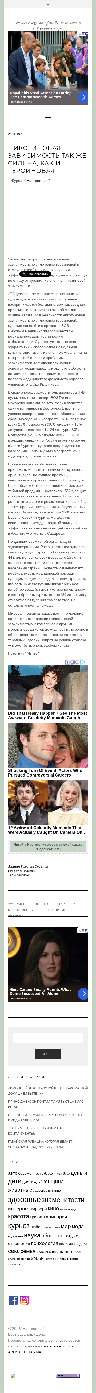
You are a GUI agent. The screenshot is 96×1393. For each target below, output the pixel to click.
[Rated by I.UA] (31, 1375)
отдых (72, 1235)
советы (57, 1251)
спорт (76, 1251)
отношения (19, 1243)
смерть (43, 1251)
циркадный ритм (55, 1258)
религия (66, 1243)
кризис (36, 1216)
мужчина (15, 1236)
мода (78, 1226)
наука (32, 1235)
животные (20, 1189)
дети (14, 1181)
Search (48, 1054)
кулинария (55, 1216)
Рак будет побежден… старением (46, 904)
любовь (37, 1226)
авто (12, 1173)
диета (27, 1181)
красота (18, 1216)
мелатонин (52, 1227)
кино (53, 1208)
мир (66, 1226)
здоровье (23, 874)
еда (37, 1182)
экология (14, 1264)
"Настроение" (37, 180)
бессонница (53, 1173)
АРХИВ (14, 1352)
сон (67, 1251)
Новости (29, 870)
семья (28, 1251)
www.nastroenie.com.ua (53, 1346)
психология (44, 1243)
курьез (19, 1225)
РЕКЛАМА (32, 1352)
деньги (79, 1172)
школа (72, 1258)
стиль (12, 1258)
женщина (52, 1181)
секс (14, 1250)
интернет (19, 1208)
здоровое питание (47, 1190)
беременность (30, 1173)
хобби (37, 1258)
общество (53, 1235)
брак (66, 1173)
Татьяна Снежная (34, 866)
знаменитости (63, 1199)
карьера (39, 1208)
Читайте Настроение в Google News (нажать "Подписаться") (48, 847)
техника (23, 1258)
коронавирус (68, 1209)
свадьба (80, 1243)
